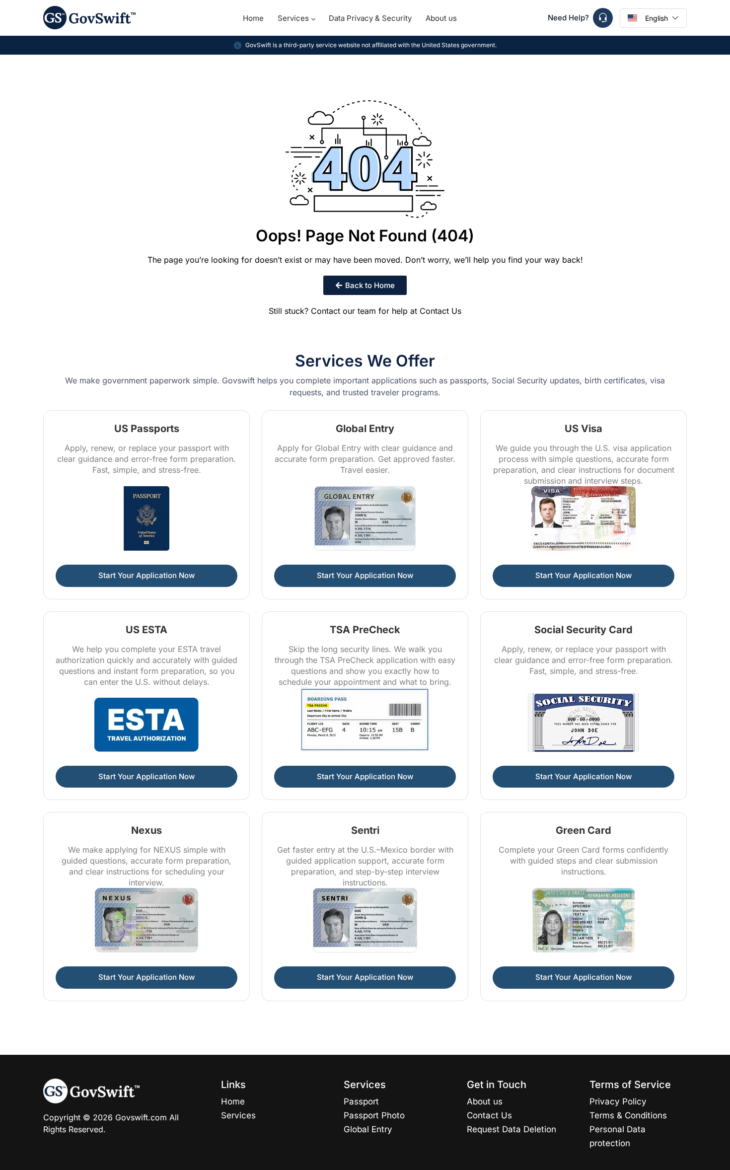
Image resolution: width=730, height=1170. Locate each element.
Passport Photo (374, 1115)
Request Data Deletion (511, 1129)
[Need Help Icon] (603, 18)
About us (441, 18)
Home (253, 18)
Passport (361, 1101)
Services (293, 18)
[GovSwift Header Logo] (89, 18)
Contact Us (440, 311)
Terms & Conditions (628, 1115)
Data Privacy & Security (370, 18)
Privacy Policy (618, 1101)
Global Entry (368, 1129)
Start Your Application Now (146, 575)
